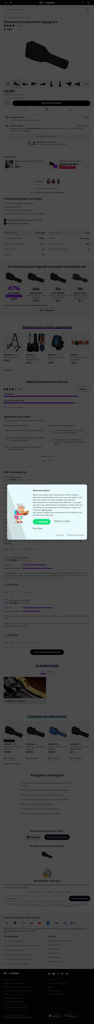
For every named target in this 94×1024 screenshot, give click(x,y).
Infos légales (60, 535)
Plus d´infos (37, 528)
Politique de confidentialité (75, 535)
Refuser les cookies (62, 521)
